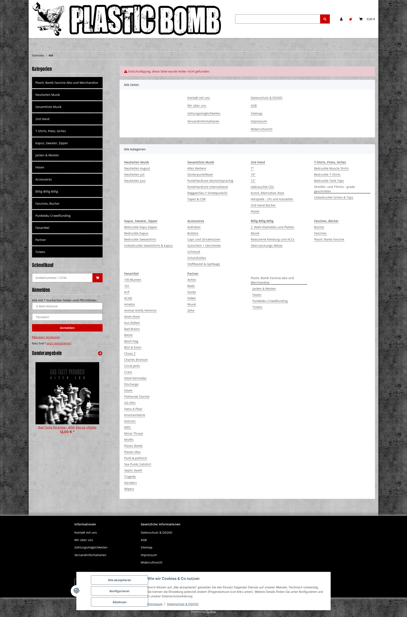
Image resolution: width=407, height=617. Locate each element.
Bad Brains (132, 329)
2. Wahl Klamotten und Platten (272, 227)
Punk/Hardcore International (207, 187)
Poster (255, 211)
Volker (191, 298)
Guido (191, 292)
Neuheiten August (137, 168)
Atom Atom (132, 317)
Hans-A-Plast (133, 409)
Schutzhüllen (196, 258)
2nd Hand (42, 119)
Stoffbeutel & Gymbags (203, 264)
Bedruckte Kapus (136, 233)
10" (253, 174)
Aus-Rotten (132, 323)
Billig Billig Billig (46, 191)
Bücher (319, 227)
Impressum (259, 121)
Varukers (130, 483)
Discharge (131, 384)
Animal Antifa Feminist (140, 310)
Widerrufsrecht (261, 129)
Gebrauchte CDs (262, 187)
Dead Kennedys (135, 378)
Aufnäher (194, 227)
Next (92, 402)
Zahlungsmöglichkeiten (203, 113)
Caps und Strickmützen (203, 239)
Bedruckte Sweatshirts (140, 239)
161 (126, 286)
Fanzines (320, 233)
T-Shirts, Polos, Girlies (50, 131)
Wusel (191, 304)
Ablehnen (120, 602)
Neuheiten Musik (47, 95)
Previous (42, 402)
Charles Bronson (136, 360)
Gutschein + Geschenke (204, 245)
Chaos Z (129, 353)
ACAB (128, 298)
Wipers (129, 489)
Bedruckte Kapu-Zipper (140, 227)
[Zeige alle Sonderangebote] (100, 353)
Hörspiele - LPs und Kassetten (272, 199)
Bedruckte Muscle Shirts (331, 168)
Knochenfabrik (134, 415)
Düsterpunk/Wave (200, 174)
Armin (191, 280)
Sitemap (256, 113)
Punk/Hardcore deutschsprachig (210, 181)
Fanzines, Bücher (47, 203)
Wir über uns (196, 106)
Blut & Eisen (132, 347)
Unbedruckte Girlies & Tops (333, 197)
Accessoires (43, 179)
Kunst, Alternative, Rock (267, 193)
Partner (40, 240)
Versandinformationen (203, 121)
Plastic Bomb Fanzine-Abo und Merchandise (272, 280)
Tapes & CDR (196, 199)
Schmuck (193, 252)
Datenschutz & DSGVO (266, 98)
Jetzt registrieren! (59, 343)
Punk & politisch (135, 458)
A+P (127, 292)
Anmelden (67, 328)
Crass (128, 372)
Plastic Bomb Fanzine (329, 239)
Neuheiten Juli (134, 174)
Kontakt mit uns (198, 98)
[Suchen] (325, 19)
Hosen (256, 295)
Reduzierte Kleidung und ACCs (272, 239)
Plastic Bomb (133, 446)
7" (252, 168)
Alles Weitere (196, 168)
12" (253, 181)
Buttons (192, 233)
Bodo (191, 286)
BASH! (128, 335)
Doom (128, 390)
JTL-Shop (211, 611)
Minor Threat (133, 433)
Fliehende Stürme (136, 397)
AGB (254, 106)
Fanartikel (42, 228)
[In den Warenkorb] (97, 277)
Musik (255, 233)
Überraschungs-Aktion (267, 245)
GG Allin (130, 403)
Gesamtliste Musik (48, 107)
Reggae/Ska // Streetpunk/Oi (207, 193)
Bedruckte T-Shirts (327, 174)
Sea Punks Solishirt (137, 464)
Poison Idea (132, 452)
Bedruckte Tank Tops (329, 181)
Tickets (257, 307)
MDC (127, 427)
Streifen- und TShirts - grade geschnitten (334, 189)
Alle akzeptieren (119, 580)
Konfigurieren (120, 591)
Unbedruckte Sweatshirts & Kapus (148, 245)
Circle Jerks (132, 366)
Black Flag (131, 341)
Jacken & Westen (264, 289)
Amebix (129, 304)
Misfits (129, 440)
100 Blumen (132, 280)
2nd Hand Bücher (263, 205)
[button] (341, 19)
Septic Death (133, 470)
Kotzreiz (130, 421)
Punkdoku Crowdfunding (270, 301)
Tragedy (130, 476)
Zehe (190, 310)
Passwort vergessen (46, 337)
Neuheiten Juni (135, 181)
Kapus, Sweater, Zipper (51, 143)
